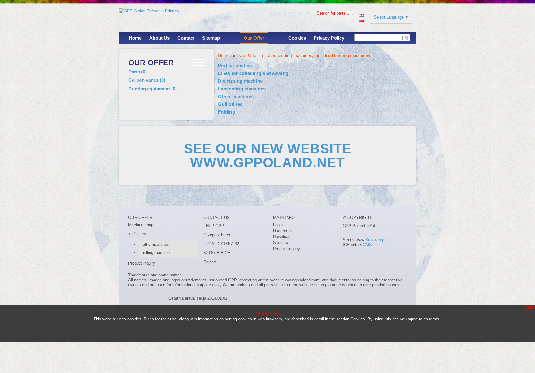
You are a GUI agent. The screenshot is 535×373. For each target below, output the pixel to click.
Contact (185, 38)
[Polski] (361, 20)
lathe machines (155, 244)
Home (135, 38)
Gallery (139, 234)
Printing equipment (152, 88)
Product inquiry (141, 263)
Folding (226, 112)
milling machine (156, 252)
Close (529, 307)
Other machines (236, 96)
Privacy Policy (329, 38)
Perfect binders (235, 65)
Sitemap (211, 38)
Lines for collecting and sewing (253, 73)
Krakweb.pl (375, 239)
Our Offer (254, 38)
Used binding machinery (290, 55)
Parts (137, 71)
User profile (283, 230)
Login (278, 225)
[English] (361, 14)
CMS (367, 244)
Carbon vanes (146, 80)
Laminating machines (242, 88)
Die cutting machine (240, 81)
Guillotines (230, 104)
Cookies (297, 38)
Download (281, 236)
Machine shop (140, 225)
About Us (159, 38)
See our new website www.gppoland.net (267, 155)
